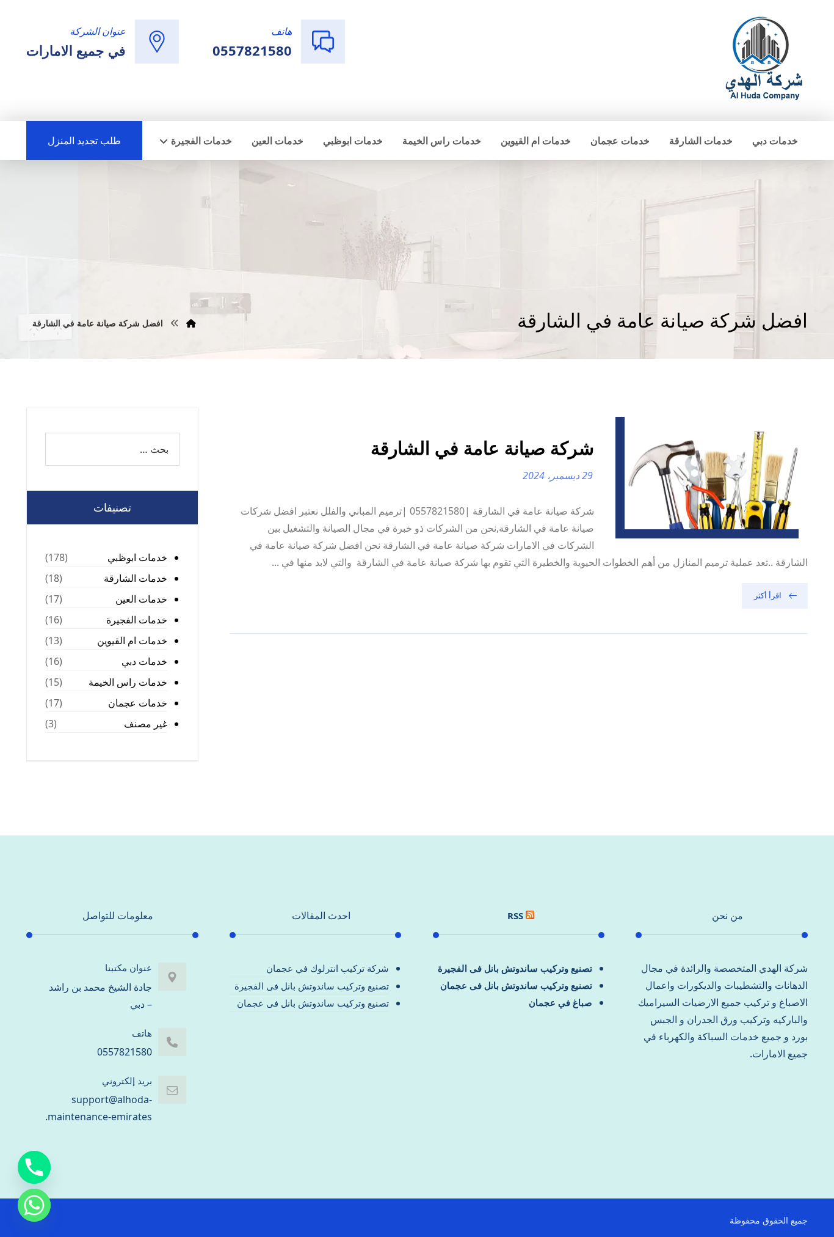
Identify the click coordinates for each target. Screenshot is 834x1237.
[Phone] (34, 1167)
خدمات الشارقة (135, 578)
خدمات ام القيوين (132, 640)
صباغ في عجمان (560, 1002)
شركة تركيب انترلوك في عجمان (327, 968)
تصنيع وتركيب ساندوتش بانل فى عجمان (516, 985)
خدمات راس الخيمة (128, 682)
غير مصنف (145, 723)
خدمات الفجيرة (136, 619)
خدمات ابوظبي (137, 557)
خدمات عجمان (137, 703)
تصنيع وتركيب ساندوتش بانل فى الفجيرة (515, 968)
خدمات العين (141, 599)
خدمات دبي (144, 661)
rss (515, 915)
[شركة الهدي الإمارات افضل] (763, 59)
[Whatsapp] (34, 1205)
